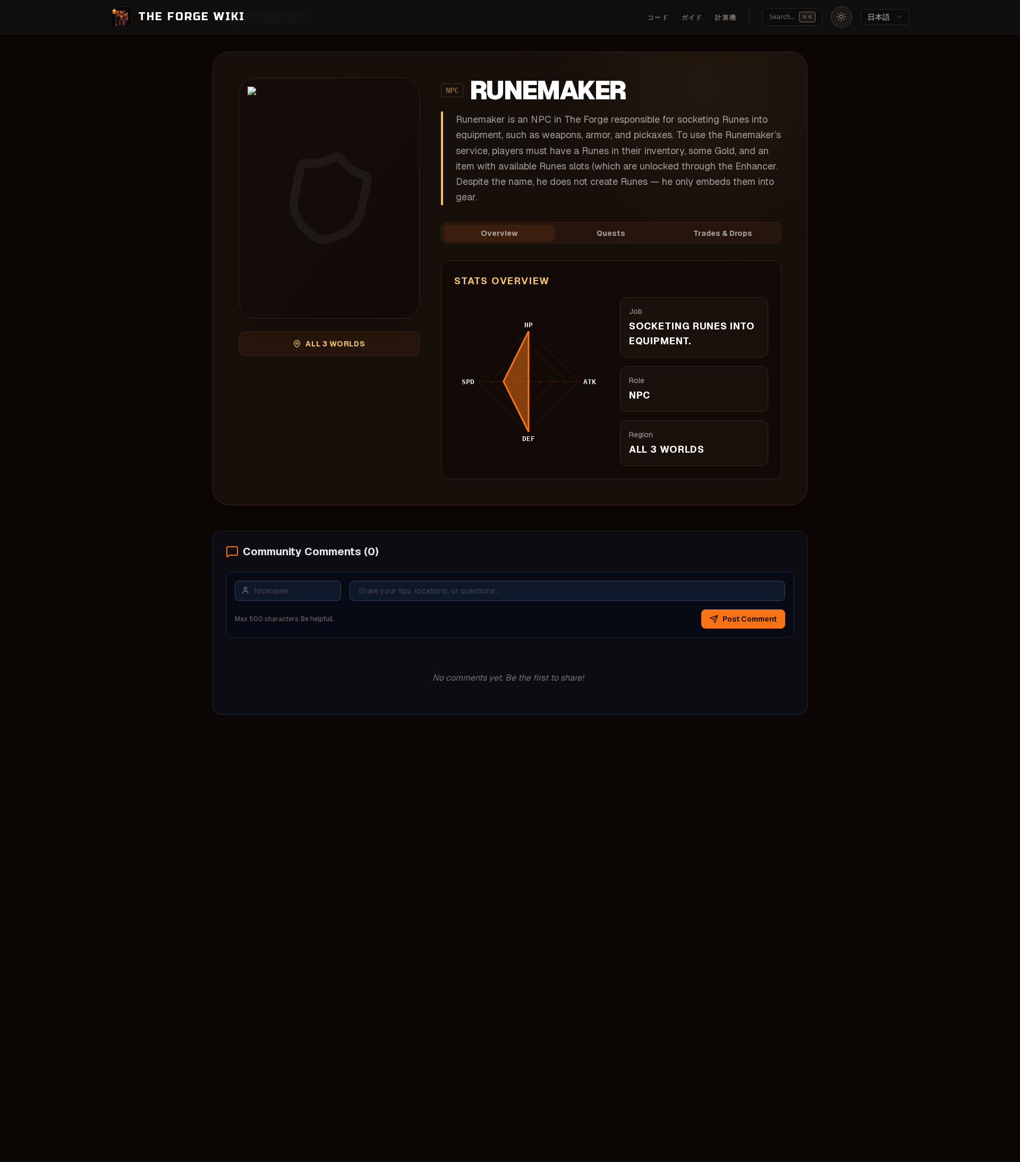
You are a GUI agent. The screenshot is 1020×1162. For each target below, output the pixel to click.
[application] (528, 381)
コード (658, 17)
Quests (611, 233)
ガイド (692, 17)
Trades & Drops (722, 233)
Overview (499, 233)
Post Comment (749, 619)
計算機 (725, 17)
